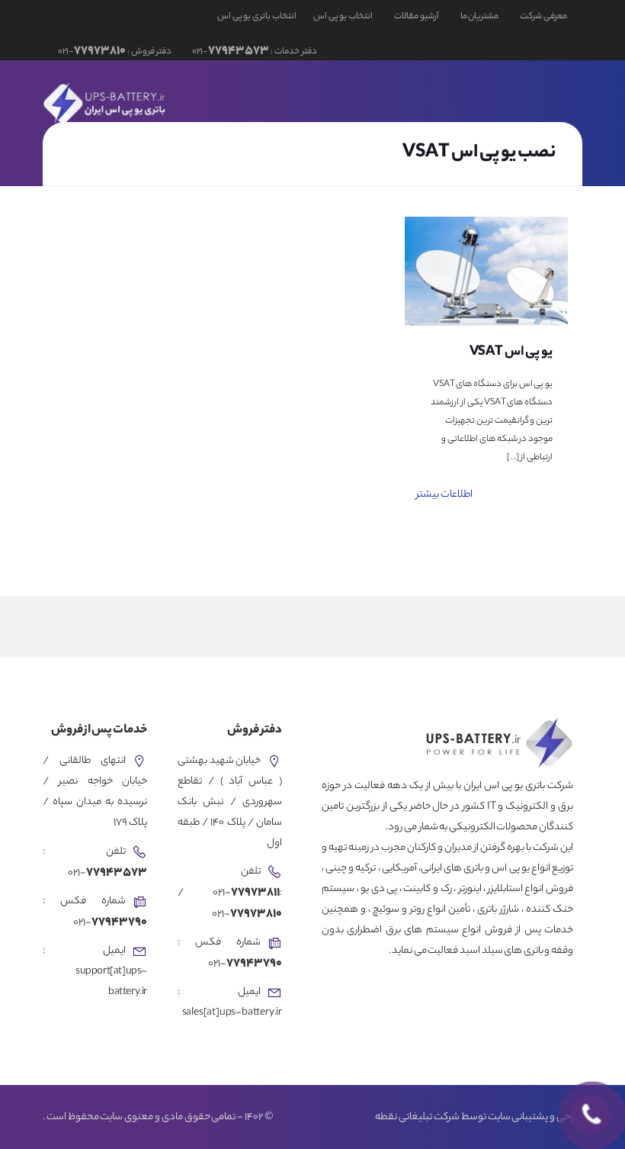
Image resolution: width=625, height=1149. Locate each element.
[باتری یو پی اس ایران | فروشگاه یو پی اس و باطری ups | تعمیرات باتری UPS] (106, 102)
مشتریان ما (479, 16)
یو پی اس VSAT (511, 352)
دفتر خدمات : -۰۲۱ (253, 52)
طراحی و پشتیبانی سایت (535, 1117)
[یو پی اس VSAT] (486, 271)
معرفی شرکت (543, 16)
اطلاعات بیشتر (444, 495)
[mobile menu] (71, 102)
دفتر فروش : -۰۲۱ (114, 52)
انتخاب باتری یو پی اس (256, 16)
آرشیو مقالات (416, 16)
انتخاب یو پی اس (343, 16)
